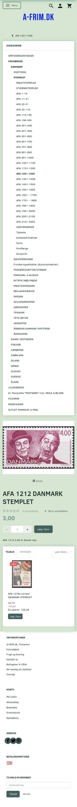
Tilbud (10, 551)
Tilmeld (13, 794)
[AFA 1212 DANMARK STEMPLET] (38, 447)
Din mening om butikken (19, 669)
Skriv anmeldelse (57, 511)
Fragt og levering (15, 654)
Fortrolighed (12, 649)
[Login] (60, 5)
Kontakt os (12, 659)
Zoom (39, 481)
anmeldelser (30, 511)
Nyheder (25, 551)
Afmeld (26, 794)
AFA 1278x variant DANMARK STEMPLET (20, 595)
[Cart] (69, 5)
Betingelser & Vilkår (16, 664)
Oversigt (10, 674)
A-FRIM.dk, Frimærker (18, 644)
